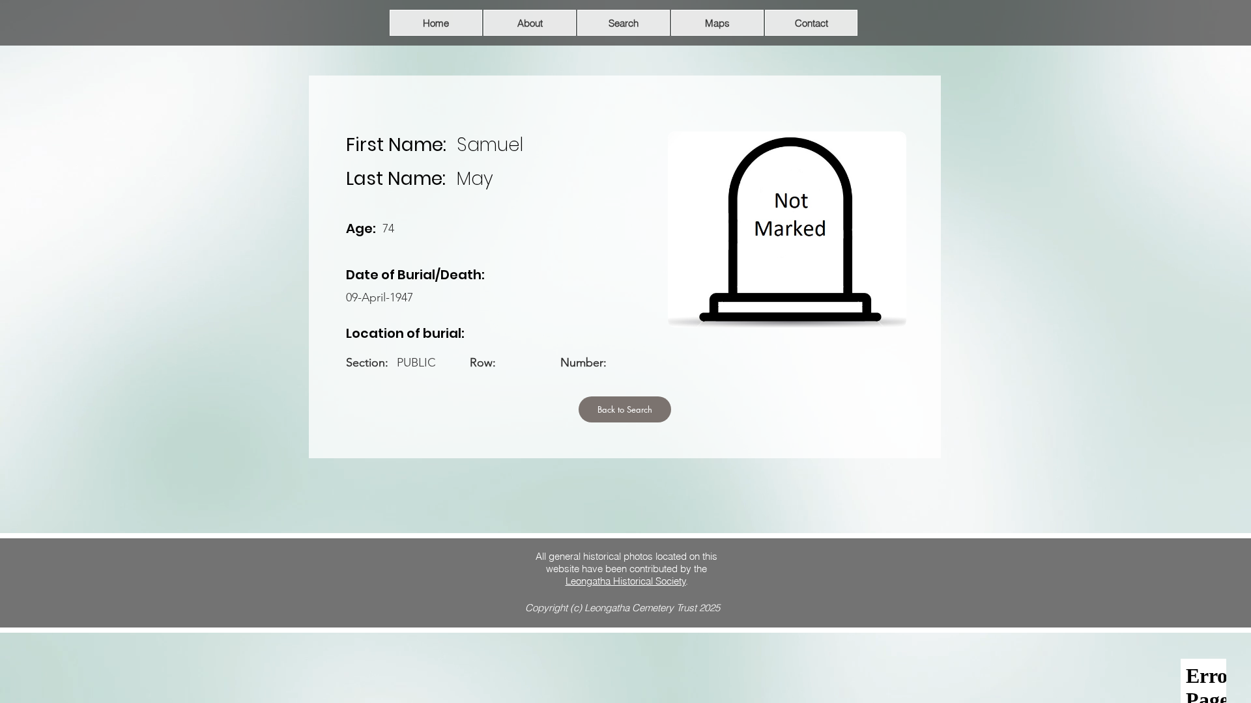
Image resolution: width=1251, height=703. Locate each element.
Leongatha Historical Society (626, 581)
